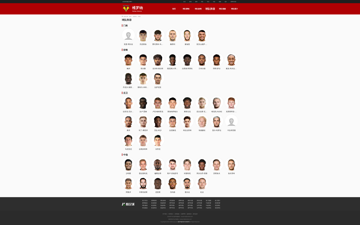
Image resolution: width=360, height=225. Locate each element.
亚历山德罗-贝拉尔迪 (204, 44)
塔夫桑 (143, 68)
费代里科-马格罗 (158, 44)
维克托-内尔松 (216, 111)
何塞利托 (187, 173)
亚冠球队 (217, 205)
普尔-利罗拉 (216, 130)
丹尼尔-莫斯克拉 (129, 87)
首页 (184, 1)
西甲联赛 (172, 203)
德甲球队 (181, 205)
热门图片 (217, 200)
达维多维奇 (143, 149)
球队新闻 (198, 9)
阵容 (139, 16)
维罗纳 (134, 16)
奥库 (128, 130)
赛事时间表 (233, 1)
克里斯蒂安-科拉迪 (233, 111)
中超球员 (208, 208)
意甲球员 (190, 208)
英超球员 (163, 208)
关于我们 (165, 214)
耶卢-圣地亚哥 (172, 173)
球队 (202, 1)
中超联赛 (208, 203)
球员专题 (199, 200)
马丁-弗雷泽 (143, 130)
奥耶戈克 (187, 111)
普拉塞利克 (143, 173)
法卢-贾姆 (143, 111)
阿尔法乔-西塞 (202, 173)
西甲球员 (172, 208)
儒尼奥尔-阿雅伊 (173, 68)
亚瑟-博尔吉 (128, 44)
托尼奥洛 (143, 44)
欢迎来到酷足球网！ (128, 1)
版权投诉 (189, 214)
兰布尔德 (202, 68)
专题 (214, 1)
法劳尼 (157, 149)
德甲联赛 (181, 203)
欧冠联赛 (154, 203)
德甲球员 (181, 208)
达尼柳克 (172, 130)
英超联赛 (163, 203)
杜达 (202, 192)
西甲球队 (172, 205)
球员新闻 (172, 200)
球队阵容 (210, 8)
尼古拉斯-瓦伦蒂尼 (203, 111)
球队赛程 (186, 9)
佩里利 (172, 44)
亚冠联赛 (217, 203)
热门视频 (208, 200)
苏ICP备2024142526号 (184, 221)
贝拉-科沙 (158, 130)
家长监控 (195, 214)
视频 (220, 1)
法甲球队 (199, 205)
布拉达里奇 (187, 130)
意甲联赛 (190, 203)
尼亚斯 (157, 192)
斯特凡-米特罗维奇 (145, 87)
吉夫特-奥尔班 (158, 68)
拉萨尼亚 (157, 87)
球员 (208, 1)
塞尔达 (187, 192)
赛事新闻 (154, 200)
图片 (226, 1)
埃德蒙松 (202, 130)
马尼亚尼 (128, 149)
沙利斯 (128, 173)
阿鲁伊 (128, 192)
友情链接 (177, 214)
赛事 (196, 1)
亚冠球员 (217, 208)
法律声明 (183, 214)
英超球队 (163, 205)
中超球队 (208, 205)
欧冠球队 (154, 205)
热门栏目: (145, 200)
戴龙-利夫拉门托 (232, 68)
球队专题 (190, 200)
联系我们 (171, 214)
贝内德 (172, 192)
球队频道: (145, 205)
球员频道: (145, 208)
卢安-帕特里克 (158, 111)
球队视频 (222, 9)
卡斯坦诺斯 (143, 192)
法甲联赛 (199, 203)
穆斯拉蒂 (157, 173)
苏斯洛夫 (216, 173)
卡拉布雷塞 (231, 130)
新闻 (190, 1)
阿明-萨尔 (216, 68)
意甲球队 (190, 205)
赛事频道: (145, 203)
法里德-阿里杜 (187, 68)
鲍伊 (128, 68)
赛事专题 (181, 200)
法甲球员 (199, 208)
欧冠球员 (154, 208)
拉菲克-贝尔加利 (129, 111)
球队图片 (234, 9)
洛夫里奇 (231, 173)
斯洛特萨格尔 (173, 111)
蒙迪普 (187, 44)
